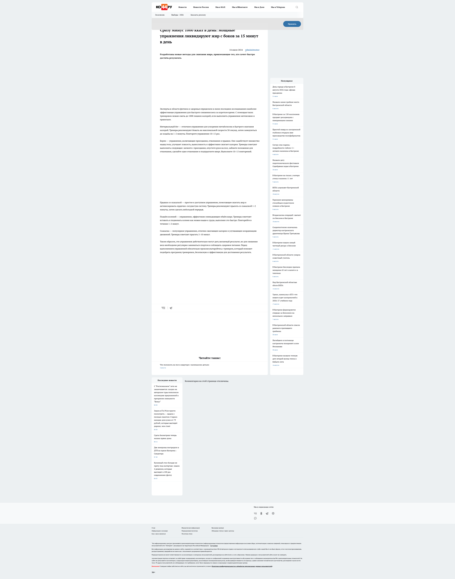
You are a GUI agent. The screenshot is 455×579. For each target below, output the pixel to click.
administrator (252, 49)
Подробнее (214, 546)
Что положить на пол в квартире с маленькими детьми (184, 366)
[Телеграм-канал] (267, 513)
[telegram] (171, 308)
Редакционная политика (190, 531)
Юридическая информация (191, 528)
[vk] (164, 308)
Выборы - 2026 (177, 15)
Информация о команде (160, 531)
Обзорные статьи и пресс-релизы (223, 531)
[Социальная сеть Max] (255, 518)
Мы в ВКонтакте (240, 7)
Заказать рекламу (198, 15)
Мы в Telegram (278, 7)
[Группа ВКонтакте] (255, 513)
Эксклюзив (160, 15)
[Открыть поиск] (296, 7)
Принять (292, 24)
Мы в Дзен (259, 7)
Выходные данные (218, 528)
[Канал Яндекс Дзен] (273, 513)
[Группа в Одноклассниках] (261, 513)
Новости (182, 7)
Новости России (201, 7)
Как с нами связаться (159, 534)
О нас (153, 528)
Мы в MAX (220, 7)
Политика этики (187, 534)
